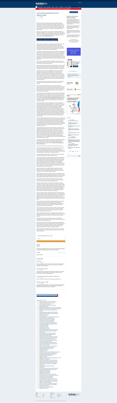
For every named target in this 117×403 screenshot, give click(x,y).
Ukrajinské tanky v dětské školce (43, 326)
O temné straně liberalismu (72, 137)
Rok (75, 151)
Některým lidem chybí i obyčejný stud (44, 385)
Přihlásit (79, 2)
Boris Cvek (40, 335)
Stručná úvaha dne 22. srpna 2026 (73, 120)
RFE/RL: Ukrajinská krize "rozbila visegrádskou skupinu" (46, 320)
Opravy (51, 395)
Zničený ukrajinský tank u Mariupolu (44, 327)
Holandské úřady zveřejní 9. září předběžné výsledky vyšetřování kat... (48, 361)
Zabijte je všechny (41, 367)
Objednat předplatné (73, 12)
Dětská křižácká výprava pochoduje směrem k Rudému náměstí (47, 301)
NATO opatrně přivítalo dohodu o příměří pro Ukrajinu (46, 348)
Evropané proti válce (45, 306)
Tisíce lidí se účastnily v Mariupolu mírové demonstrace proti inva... (48, 342)
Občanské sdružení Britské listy (44, 400)
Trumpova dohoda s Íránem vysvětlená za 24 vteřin (74, 148)
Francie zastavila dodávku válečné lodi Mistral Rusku (46, 377)
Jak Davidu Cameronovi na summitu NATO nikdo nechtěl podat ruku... (48, 336)
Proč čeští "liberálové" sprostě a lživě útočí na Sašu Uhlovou (74, 126)
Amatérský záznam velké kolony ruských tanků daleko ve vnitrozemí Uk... (49, 375)
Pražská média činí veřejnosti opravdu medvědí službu (49, 363)
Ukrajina (51, 235)
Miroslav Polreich (41, 354)
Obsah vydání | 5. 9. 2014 (41, 300)
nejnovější (60, 252)
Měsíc (73, 151)
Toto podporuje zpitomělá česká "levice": (44, 328)
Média (43, 395)
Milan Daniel (41, 306)
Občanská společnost (38, 396)
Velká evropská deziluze (50, 23)
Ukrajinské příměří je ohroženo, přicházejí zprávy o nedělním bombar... (48, 312)
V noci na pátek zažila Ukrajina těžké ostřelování (45, 341)
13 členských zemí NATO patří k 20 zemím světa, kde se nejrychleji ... (48, 378)
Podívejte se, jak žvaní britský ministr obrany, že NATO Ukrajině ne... (48, 330)
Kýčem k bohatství (41, 364)
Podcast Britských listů (72, 71)
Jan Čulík (40, 307)
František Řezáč (44, 316)
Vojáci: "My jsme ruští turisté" (43, 315)
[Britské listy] (47, 39)
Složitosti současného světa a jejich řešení (49, 354)
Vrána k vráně (45, 350)
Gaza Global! (45, 356)
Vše (77, 151)
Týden (70, 151)
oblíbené (64, 252)
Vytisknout (39, 238)
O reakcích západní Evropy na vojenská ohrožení (45, 355)
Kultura (36, 395)
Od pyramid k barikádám (47, 371)
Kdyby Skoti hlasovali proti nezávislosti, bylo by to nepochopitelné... (48, 384)
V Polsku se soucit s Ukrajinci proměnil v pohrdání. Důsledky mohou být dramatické (73, 129)
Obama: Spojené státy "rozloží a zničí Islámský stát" (46, 376)
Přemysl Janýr (41, 356)
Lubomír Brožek (41, 371)
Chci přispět (75, 66)
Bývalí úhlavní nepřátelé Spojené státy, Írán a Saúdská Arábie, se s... (48, 369)
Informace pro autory (59, 395)
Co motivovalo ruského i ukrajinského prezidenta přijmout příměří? (48, 322)
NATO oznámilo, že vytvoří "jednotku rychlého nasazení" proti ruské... (48, 340)
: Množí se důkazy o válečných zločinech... (47, 305)
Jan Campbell (41, 16)
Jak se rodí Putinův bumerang (42, 268)
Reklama (51, 396)
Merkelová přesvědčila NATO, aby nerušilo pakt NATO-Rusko (47, 334)
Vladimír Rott (41, 357)
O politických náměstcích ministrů (47, 335)
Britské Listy (74, 394)
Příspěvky (58, 396)
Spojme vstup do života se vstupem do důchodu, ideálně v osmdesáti (73, 145)
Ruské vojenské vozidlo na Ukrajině (44, 314)
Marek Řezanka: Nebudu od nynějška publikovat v (53, 308)
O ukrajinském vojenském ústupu (43, 349)
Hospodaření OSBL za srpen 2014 (43, 388)
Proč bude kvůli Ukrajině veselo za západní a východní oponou (48, 276)
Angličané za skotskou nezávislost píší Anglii (45, 382)
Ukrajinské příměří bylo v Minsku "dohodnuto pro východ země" (47, 333)
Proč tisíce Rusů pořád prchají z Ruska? (74, 132)
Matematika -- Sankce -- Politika (42, 282)
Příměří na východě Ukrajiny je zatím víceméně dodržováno (47, 319)
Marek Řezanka (41, 308)
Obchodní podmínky (52, 397)
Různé (43, 396)
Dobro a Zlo (39, 261)
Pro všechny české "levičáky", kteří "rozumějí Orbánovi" (46, 321)
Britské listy (42, 3)
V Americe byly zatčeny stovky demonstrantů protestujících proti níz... (48, 353)
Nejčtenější (69, 117)
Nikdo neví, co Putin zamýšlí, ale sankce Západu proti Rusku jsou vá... (48, 383)
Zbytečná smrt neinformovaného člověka (44, 370)
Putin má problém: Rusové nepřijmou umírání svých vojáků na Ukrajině (48, 329)
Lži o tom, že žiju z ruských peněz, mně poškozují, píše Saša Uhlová (73, 123)
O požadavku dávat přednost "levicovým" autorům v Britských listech (51, 307)
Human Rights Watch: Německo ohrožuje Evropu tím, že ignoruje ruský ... (48, 368)
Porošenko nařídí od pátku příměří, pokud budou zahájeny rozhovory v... (48, 362)
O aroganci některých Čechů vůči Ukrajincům (53, 316)
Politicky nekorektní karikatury (74, 95)
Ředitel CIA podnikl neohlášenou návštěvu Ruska (73, 135)
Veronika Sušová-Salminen (47, 381)
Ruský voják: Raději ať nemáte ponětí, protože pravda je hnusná (47, 374)
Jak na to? (69, 76)
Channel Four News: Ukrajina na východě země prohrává (46, 347)
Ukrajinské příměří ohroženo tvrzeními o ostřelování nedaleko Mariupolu (48, 313)
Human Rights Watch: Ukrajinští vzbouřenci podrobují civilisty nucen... (48, 343)
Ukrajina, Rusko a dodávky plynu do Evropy (43, 235)
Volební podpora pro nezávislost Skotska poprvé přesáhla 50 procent (48, 309)
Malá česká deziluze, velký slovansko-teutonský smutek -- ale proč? (52, 357)
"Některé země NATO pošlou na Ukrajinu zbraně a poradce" (47, 302)
